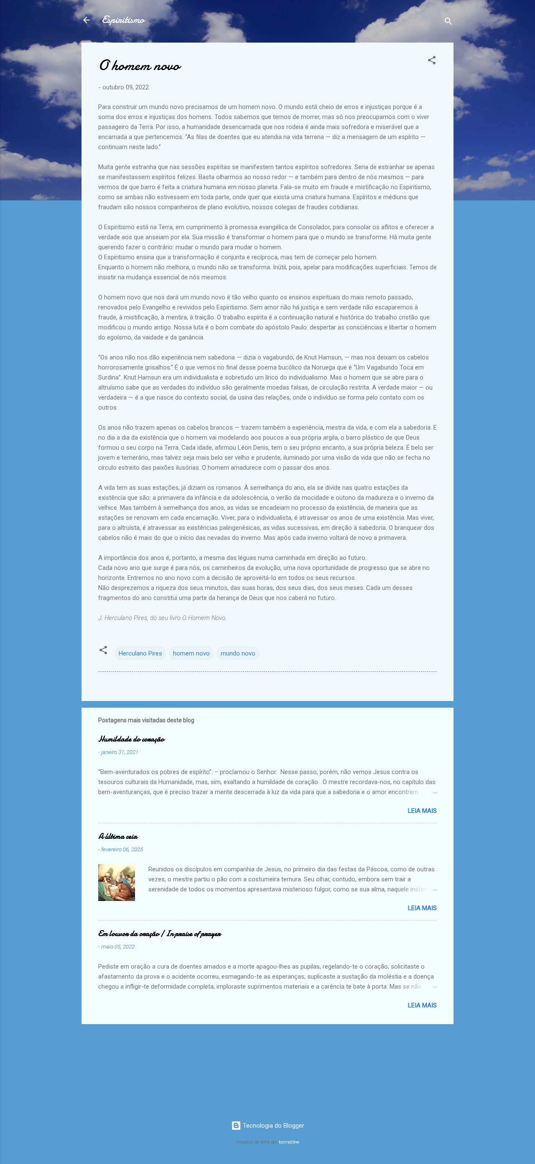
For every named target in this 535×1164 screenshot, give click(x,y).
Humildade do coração (131, 739)
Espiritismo (123, 20)
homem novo (191, 653)
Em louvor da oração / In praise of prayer (159, 934)
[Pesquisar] (448, 22)
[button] (432, 61)
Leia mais (422, 811)
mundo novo (238, 653)
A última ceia (117, 836)
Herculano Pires (140, 653)
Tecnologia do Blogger (272, 1125)
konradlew (289, 1142)
